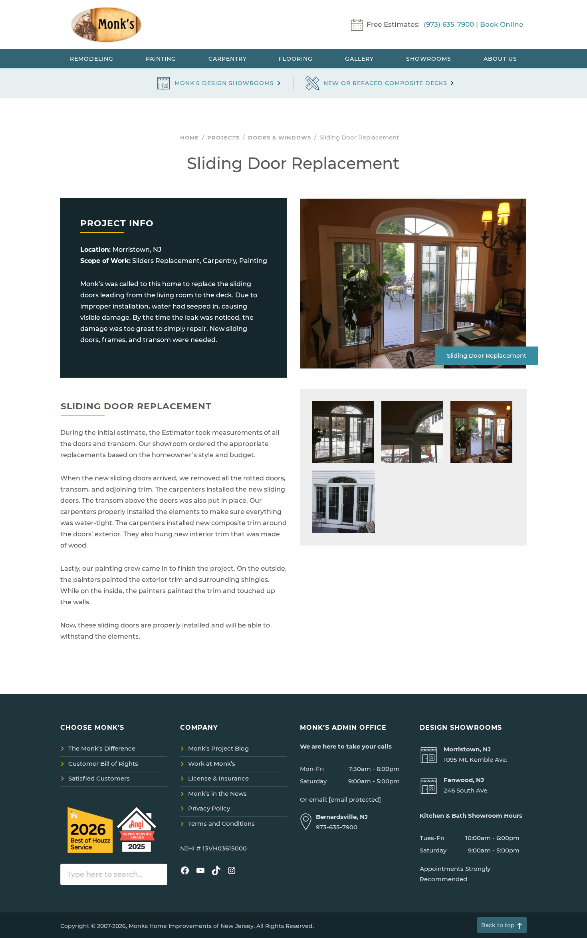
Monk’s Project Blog (218, 748)
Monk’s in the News (217, 793)
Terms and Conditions (221, 823)
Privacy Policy (209, 808)
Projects (223, 137)
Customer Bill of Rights (103, 763)
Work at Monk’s (211, 763)
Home (189, 137)
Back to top (498, 925)
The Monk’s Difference (101, 748)
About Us (500, 58)
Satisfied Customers (99, 778)
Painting (161, 58)
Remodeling (91, 58)
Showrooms (428, 58)
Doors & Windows (279, 137)
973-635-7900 (336, 827)
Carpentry (227, 58)
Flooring (296, 58)
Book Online (501, 24)
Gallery (359, 58)
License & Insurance (218, 778)
